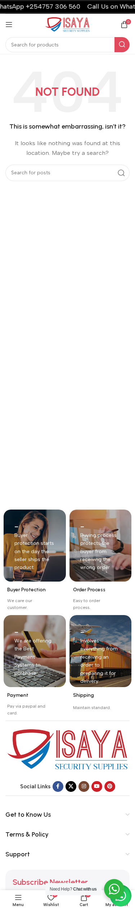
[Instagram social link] (83, 786)
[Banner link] (35, 546)
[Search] (122, 44)
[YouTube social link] (96, 786)
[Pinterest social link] (109, 786)
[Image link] (67, 748)
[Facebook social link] (58, 786)
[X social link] (71, 786)
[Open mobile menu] (9, 24)
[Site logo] (67, 24)
